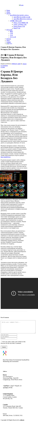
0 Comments (4, 65)
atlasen (25, 64)
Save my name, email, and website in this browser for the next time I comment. (13, 342)
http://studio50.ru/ (6, 157)
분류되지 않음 (16, 64)
